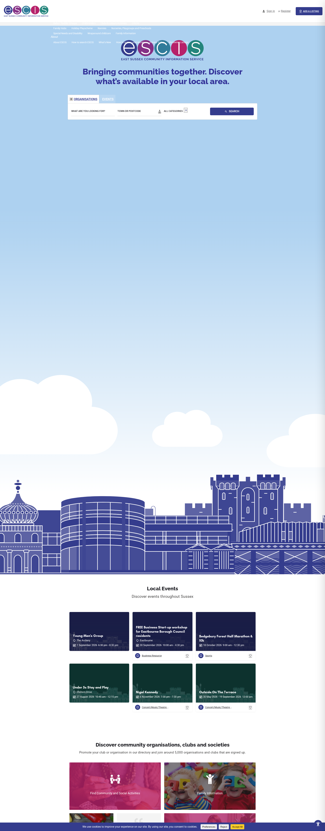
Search (233, 111)
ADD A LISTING (311, 11)
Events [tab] (108, 99)
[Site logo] (27, 11)
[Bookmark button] (187, 655)
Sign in (271, 11)
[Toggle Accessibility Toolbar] (318, 824)
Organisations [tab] (85, 99)
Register (286, 11)
